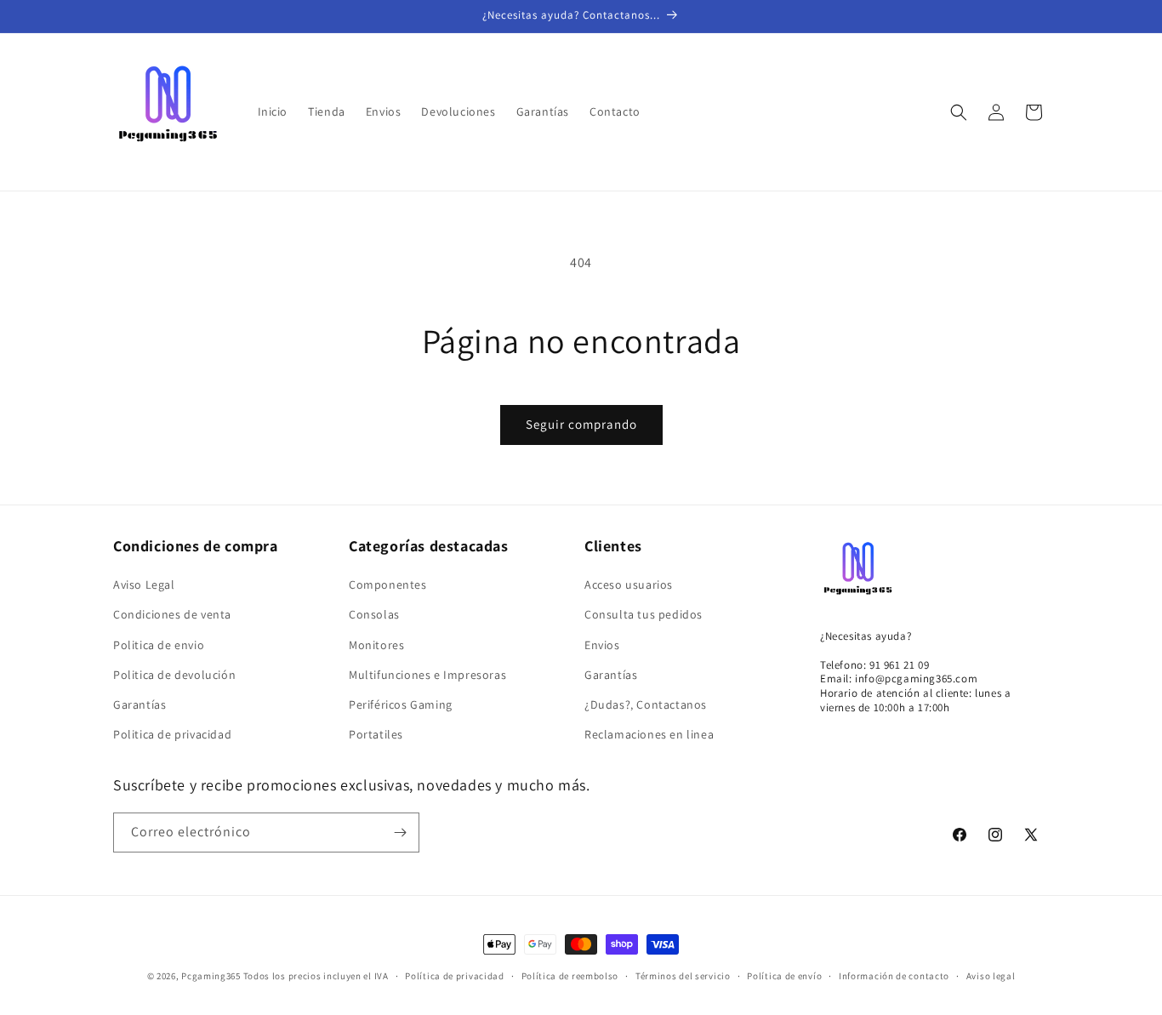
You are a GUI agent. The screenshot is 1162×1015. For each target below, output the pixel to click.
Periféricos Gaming (401, 704)
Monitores (376, 645)
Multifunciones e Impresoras (427, 674)
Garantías (139, 704)
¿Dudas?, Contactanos (645, 704)
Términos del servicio (683, 976)
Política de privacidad (454, 976)
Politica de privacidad (172, 734)
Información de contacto (894, 976)
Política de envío (784, 976)
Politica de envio (158, 645)
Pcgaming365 (211, 976)
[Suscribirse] (400, 832)
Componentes (388, 584)
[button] (958, 112)
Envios (602, 645)
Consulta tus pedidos (643, 614)
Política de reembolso (570, 976)
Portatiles (376, 734)
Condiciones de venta (172, 614)
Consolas (374, 614)
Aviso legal (991, 976)
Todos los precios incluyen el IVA (316, 976)
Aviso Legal (144, 584)
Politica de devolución (174, 674)
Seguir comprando (581, 424)
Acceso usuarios (628, 584)
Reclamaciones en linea (649, 734)
